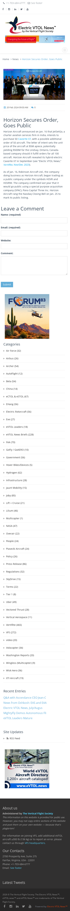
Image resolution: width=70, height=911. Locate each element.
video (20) (11, 640)
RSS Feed (14, 738)
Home (6, 59)
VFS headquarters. (35, 843)
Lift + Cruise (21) (15, 503)
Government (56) (15, 457)
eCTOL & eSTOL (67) (17, 396)
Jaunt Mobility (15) (16, 487)
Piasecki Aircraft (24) (17, 548)
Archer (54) (12, 366)
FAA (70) (10, 442)
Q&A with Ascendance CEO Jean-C (24, 698)
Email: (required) (10, 227)
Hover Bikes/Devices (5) (19, 465)
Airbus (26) (12, 358)
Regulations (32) (15, 571)
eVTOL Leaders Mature (17, 718)
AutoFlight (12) (14, 373)
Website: (6, 240)
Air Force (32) (13, 350)
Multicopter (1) (14, 518)
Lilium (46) (12, 510)
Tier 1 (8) (11, 594)
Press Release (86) (16, 564)
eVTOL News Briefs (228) (20, 434)
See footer (16, 868)
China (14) (12, 388)
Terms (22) (12, 586)
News (15, 59)
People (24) (12, 541)
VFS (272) (11, 632)
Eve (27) (10, 419)
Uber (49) (11, 602)
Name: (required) (11, 214)
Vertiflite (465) (14, 624)
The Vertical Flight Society (38, 813)
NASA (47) (11, 525)
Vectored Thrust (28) (17, 609)
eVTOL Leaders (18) (17, 426)
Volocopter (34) (14, 647)
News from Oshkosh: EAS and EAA (25, 703)
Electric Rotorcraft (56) (18, 411)
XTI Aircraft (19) (14, 678)
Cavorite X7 (24, 138)
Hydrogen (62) (14, 472)
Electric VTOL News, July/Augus (22, 708)
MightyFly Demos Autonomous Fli (24, 713)
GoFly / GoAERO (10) (17, 449)
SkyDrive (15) (13, 579)
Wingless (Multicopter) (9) (20, 663)
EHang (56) (12, 404)
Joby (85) (11, 495)
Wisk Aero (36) (14, 670)
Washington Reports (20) (20, 655)
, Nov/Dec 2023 (16, 164)
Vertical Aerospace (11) (19, 617)
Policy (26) (11, 556)
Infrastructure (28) (16, 480)
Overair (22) (12, 533)
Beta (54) (11, 381)
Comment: (7, 253)
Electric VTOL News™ (57, 906)
